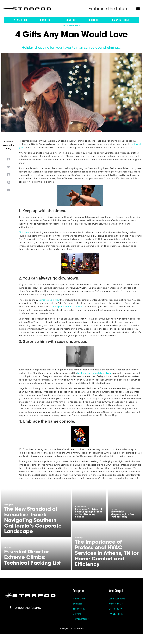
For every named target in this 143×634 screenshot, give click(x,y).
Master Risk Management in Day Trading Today (122, 514)
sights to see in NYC (49, 299)
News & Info (21, 19)
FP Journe (24, 232)
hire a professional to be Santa (68, 306)
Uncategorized (9, 505)
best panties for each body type (94, 373)
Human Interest (120, 19)
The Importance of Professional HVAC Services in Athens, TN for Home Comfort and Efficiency (107, 553)
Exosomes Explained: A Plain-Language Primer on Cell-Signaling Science (89, 513)
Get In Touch (115, 608)
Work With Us (116, 603)
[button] (8, 159)
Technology (70, 19)
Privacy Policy (116, 613)
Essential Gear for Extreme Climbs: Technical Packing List (32, 557)
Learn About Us (117, 598)
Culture (93, 19)
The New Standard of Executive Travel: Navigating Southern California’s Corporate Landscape (33, 520)
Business (45, 19)
